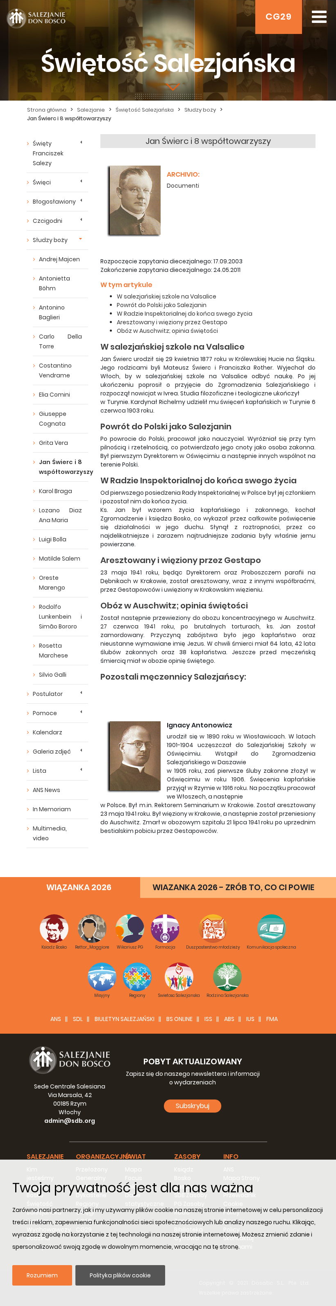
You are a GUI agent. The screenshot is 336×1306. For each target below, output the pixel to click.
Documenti (183, 186)
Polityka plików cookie (120, 1275)
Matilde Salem (59, 558)
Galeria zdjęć (52, 751)
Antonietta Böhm (54, 283)
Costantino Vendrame (55, 370)
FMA (272, 1019)
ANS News (46, 790)
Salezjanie (91, 110)
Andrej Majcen (59, 259)
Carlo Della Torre (60, 341)
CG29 (279, 16)
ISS (208, 1019)
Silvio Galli (52, 675)
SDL (78, 1019)
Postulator (48, 694)
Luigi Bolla (52, 539)
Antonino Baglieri (52, 312)
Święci (42, 182)
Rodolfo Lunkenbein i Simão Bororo (60, 617)
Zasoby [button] (187, 1156)
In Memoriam (52, 809)
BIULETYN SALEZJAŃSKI (124, 1019)
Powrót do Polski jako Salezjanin (162, 305)
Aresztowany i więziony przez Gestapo (172, 322)
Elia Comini (54, 394)
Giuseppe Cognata (52, 419)
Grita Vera (53, 443)
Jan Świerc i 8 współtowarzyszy (69, 118)
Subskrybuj (192, 1106)
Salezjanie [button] (45, 1156)
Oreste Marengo (52, 583)
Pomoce (45, 713)
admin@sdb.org (69, 1121)
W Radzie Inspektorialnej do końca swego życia (184, 314)
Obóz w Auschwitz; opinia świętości (167, 331)
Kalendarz (47, 732)
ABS (229, 1019)
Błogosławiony (54, 201)
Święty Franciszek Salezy (48, 153)
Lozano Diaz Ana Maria (60, 515)
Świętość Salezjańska (145, 110)
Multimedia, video (50, 833)
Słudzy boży (200, 110)
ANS (55, 1019)
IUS (250, 1019)
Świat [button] (135, 1156)
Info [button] (230, 1156)
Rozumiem (42, 1275)
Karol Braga (55, 491)
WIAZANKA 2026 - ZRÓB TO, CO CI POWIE (233, 887)
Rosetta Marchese (53, 651)
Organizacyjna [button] (104, 1156)
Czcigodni (47, 221)
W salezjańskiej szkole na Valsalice (166, 296)
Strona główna (46, 110)
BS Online (179, 1019)
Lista (39, 771)
